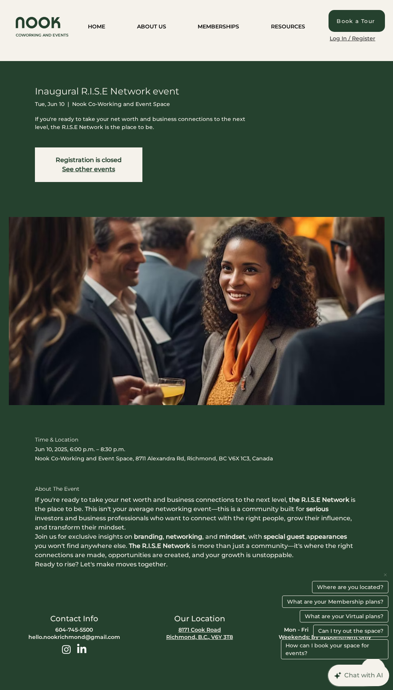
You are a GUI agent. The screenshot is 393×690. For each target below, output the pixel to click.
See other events (88, 169)
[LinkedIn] (82, 649)
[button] (151, 27)
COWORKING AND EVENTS (42, 35)
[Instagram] (66, 649)
